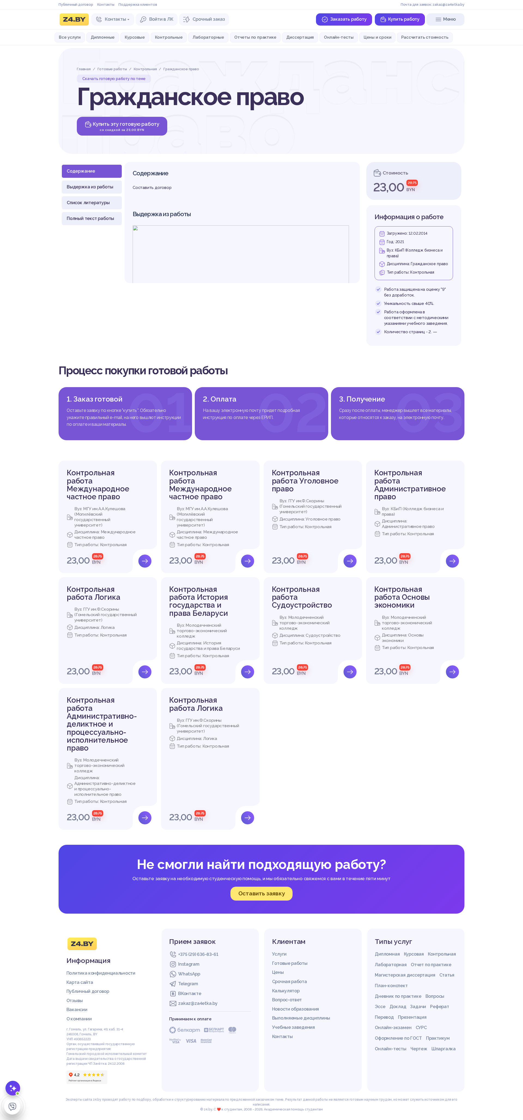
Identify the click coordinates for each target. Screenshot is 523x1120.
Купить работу (403, 19)
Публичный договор (76, 4)
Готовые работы (290, 963)
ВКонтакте (189, 993)
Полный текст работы (90, 218)
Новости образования (295, 1009)
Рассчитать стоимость (424, 37)
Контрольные (169, 37)
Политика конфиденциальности (100, 973)
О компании (79, 1018)
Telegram (188, 983)
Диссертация (300, 37)
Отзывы (74, 1000)
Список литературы (88, 202)
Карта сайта (79, 982)
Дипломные (103, 37)
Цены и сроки (377, 37)
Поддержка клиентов (137, 4)
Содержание (81, 171)
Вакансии (76, 1009)
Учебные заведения (293, 1027)
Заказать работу (348, 19)
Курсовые (135, 37)
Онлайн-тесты (339, 37)
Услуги (279, 954)
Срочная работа (289, 981)
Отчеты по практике (255, 37)
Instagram (188, 964)
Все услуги (70, 37)
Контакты (105, 4)
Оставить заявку (261, 893)
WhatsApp (189, 974)
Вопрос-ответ (287, 999)
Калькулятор (286, 990)
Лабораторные (208, 37)
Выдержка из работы (90, 186)
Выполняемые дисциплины (301, 1018)
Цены (278, 972)
